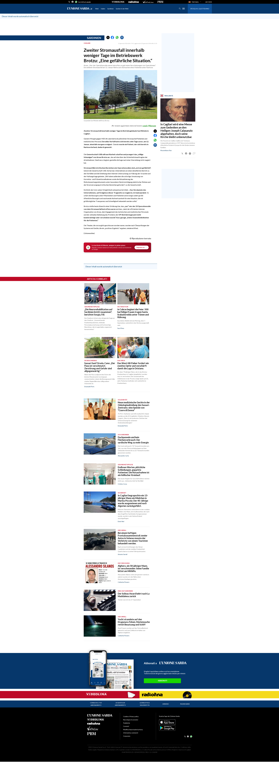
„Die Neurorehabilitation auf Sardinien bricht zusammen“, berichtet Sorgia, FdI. (98, 312)
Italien (103, 9)
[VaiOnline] (148, 2)
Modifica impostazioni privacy (133, 729)
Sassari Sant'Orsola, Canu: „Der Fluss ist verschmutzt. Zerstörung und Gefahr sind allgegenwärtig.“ (99, 367)
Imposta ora (141, 247)
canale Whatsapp (149, 125)
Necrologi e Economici (130, 720)
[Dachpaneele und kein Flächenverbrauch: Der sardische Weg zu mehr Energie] (100, 444)
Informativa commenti (130, 733)
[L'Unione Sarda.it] (79, 8)
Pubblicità (126, 723)
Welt (97, 9)
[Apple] (175, 722)
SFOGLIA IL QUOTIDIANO (199, 9)
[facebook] (73, 2)
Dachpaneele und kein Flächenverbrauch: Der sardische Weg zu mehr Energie (133, 440)
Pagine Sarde (185, 704)
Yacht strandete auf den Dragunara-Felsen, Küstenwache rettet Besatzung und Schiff (134, 622)
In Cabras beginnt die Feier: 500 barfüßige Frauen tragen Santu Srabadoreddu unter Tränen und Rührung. (133, 313)
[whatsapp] (76, 2)
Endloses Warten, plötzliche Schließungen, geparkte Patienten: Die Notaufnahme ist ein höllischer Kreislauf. (133, 471)
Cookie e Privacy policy (131, 716)
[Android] (175, 728)
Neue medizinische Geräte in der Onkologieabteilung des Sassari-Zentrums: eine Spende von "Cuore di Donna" (134, 406)
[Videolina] (118, 2)
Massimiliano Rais (166, 150)
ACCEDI (208, 2)
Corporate (126, 736)
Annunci (165, 704)
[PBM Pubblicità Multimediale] (160, 2)
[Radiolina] (133, 2)
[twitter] (69, 2)
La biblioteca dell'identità (145, 704)
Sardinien (110, 9)
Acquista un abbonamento (120, 704)
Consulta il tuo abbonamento (96, 704)
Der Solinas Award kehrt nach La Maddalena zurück (134, 595)
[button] (108, 37)
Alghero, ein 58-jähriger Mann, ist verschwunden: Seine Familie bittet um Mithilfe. (133, 568)
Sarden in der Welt (122, 9)
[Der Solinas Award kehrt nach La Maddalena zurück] (100, 600)
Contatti (126, 726)
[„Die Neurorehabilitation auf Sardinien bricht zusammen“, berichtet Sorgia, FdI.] (100, 293)
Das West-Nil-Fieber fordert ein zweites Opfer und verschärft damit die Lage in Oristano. (133, 366)
